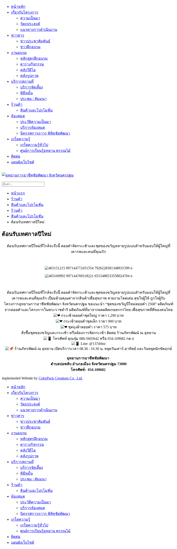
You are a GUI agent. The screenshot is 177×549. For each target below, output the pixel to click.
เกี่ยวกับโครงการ (24, 12)
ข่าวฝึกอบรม (30, 47)
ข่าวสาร (17, 35)
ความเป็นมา (30, 18)
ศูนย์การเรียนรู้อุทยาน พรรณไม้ (45, 151)
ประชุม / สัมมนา (33, 99)
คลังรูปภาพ (29, 76)
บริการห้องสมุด (32, 127)
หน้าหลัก (18, 7)
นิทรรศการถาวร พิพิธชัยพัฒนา (45, 133)
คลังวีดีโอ (28, 70)
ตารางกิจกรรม (32, 64)
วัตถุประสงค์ (30, 24)
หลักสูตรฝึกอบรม (34, 58)
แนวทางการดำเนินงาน (38, 30)
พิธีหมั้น (26, 93)
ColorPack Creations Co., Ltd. (60, 378)
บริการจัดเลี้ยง (31, 87)
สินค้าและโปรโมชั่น (36, 110)
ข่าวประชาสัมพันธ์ (35, 41)
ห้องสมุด (18, 116)
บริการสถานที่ (22, 81)
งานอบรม (19, 53)
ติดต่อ (15, 156)
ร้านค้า (16, 104)
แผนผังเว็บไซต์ (22, 162)
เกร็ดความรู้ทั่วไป (34, 145)
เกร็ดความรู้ (20, 139)
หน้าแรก (18, 193)
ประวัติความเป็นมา (35, 122)
